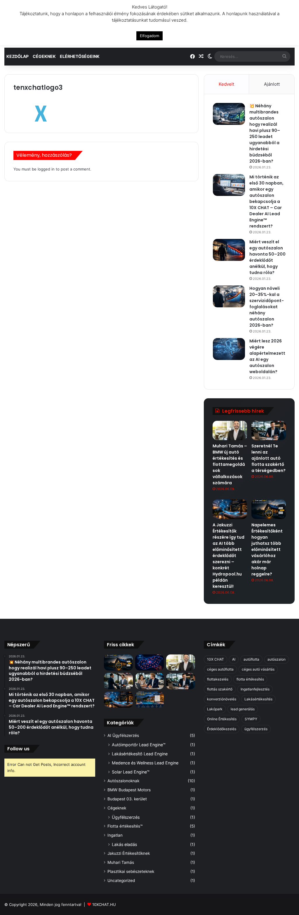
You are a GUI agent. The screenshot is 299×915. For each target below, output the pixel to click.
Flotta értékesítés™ (124, 826)
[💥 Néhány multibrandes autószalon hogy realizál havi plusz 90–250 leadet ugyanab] (229, 114)
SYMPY (251, 719)
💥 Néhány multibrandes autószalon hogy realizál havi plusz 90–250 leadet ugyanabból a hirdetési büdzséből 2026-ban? (264, 133)
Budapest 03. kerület (127, 799)
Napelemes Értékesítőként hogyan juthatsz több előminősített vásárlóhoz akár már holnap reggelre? (267, 549)
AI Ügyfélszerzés (123, 735)
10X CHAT (215, 659)
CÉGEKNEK (44, 56)
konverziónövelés (221, 699)
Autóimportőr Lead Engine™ (139, 744)
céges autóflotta (220, 669)
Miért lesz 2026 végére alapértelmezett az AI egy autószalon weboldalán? (267, 356)
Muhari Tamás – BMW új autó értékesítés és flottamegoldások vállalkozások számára (230, 464)
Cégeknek (116, 808)
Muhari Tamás (120, 862)
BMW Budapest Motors (129, 790)
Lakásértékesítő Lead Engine (140, 753)
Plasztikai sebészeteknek (130, 871)
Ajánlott (272, 84)
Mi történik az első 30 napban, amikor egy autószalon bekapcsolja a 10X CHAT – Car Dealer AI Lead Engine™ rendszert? (266, 201)
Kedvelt (226, 84)
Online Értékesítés (222, 719)
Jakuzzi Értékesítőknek (128, 853)
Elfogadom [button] (149, 35)
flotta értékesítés (250, 679)
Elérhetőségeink (80, 56)
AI (233, 659)
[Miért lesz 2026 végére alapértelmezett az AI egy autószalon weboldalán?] (229, 349)
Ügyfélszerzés (126, 817)
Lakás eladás (124, 844)
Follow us (18, 748)
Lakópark (214, 709)
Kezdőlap (17, 56)
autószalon (276, 659)
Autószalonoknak (123, 780)
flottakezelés (217, 679)
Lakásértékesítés (258, 699)
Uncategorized (121, 880)
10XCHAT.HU (104, 904)
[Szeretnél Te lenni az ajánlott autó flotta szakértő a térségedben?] (268, 430)
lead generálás (243, 709)
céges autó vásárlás (258, 669)
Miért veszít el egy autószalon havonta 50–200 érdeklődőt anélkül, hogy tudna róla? (267, 257)
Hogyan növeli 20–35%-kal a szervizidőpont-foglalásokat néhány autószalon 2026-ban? (266, 306)
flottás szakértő (219, 689)
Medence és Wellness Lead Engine (145, 762)
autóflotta (251, 659)
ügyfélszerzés (255, 729)
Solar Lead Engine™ (131, 771)
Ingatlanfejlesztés (255, 689)
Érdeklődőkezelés (221, 729)
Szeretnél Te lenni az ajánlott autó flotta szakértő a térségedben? (268, 458)
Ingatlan (115, 835)
